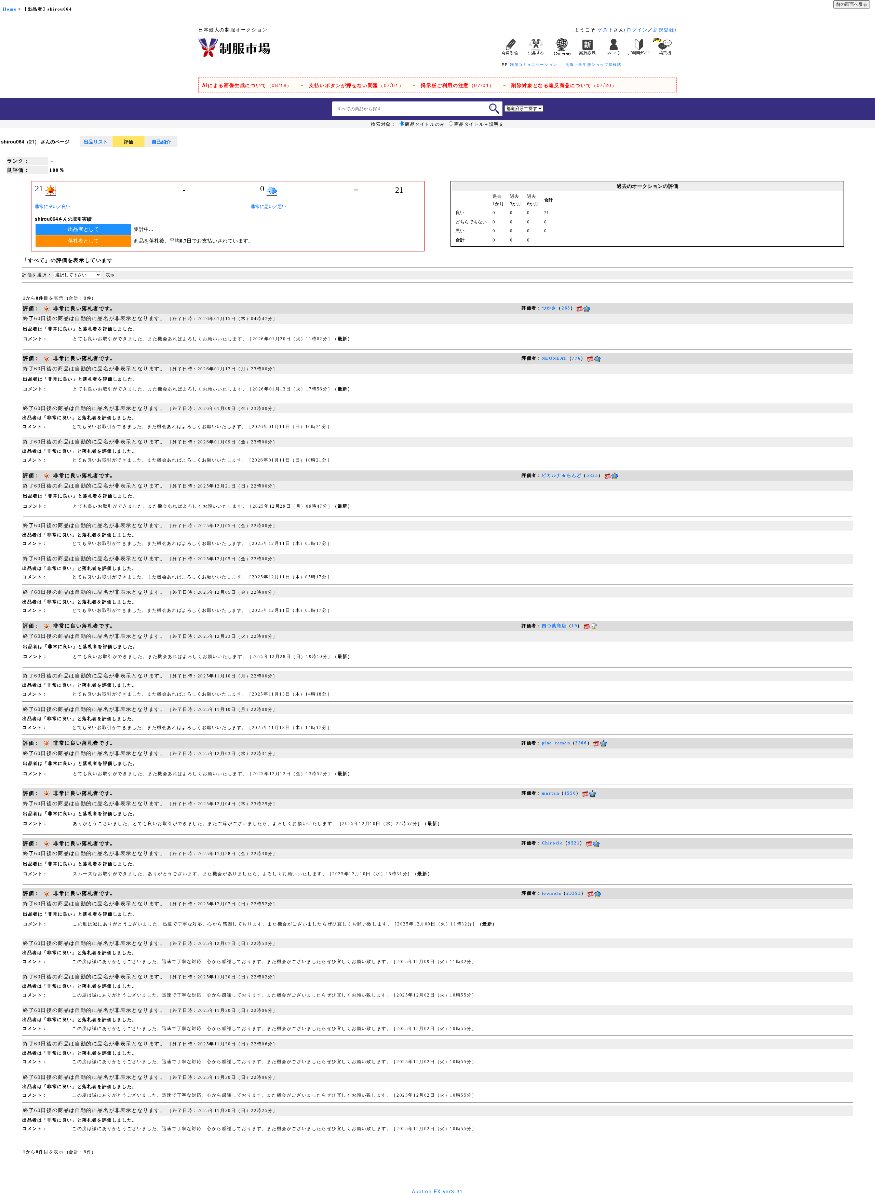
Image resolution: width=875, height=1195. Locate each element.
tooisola (552, 893)
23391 (573, 893)
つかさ (549, 308)
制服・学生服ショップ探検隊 (594, 64)
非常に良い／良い (52, 206)
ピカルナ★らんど (562, 475)
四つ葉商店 (554, 625)
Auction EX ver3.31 (437, 1191)
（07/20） (564, 85)
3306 (581, 742)
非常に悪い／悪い (268, 206)
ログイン (637, 29)
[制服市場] (234, 46)
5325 (592, 475)
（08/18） (247, 85)
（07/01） (356, 85)
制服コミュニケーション (533, 64)
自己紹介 (161, 141)
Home (9, 9)
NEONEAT (554, 358)
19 (574, 625)
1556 (570, 793)
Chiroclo (552, 843)
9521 (574, 843)
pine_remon (556, 742)
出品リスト (96, 141)
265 (566, 308)
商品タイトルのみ (425, 124)
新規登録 (663, 29)
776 (576, 358)
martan (551, 793)
